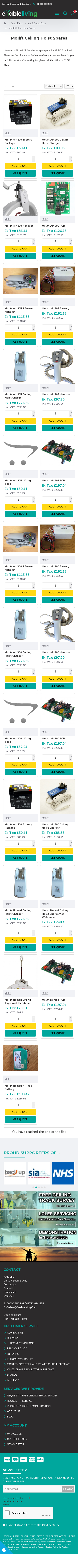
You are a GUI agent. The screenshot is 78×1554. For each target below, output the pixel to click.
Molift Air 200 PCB (53, 226)
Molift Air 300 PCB (53, 738)
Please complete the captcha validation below (13, 1501)
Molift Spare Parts (37, 23)
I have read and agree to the (32, 1525)
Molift (8, 133)
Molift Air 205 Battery (55, 308)
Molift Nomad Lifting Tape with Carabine (18, 1001)
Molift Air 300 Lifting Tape (18, 740)
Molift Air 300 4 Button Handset (19, 568)
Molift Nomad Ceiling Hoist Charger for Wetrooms (55, 914)
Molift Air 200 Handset (19, 226)
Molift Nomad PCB (53, 1000)
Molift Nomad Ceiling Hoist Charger (18, 912)
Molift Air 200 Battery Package (18, 141)
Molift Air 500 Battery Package (18, 826)
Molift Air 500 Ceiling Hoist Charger (55, 826)
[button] (33, 1187)
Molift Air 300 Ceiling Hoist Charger (18, 654)
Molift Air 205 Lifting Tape (18, 482)
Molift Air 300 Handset (56, 652)
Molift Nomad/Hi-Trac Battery (18, 1087)
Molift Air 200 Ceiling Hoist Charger (55, 141)
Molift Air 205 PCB (53, 480)
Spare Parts (16, 23)
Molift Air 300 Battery (55, 566)
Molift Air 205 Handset (56, 394)
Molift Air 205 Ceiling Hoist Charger (18, 396)
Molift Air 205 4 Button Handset (19, 310)
